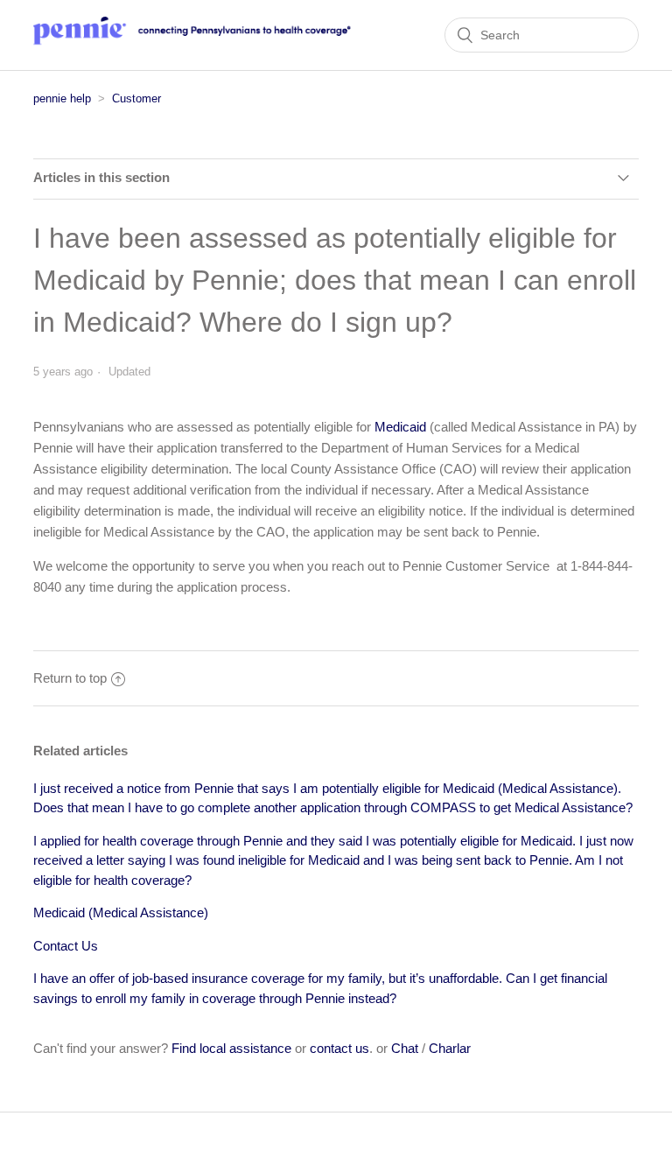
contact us (339, 1048)
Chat (404, 1048)
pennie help (62, 98)
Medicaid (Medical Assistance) (120, 912)
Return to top (70, 677)
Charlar (450, 1048)
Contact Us (65, 945)
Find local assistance (231, 1048)
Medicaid (400, 426)
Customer (136, 98)
